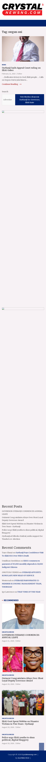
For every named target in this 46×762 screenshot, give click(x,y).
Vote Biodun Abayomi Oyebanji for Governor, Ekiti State (29, 100)
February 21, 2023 (8, 74)
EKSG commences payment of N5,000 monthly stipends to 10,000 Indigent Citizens (22, 564)
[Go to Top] (41, 750)
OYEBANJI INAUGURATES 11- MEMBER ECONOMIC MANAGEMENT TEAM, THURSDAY (22, 583)
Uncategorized (8, 632)
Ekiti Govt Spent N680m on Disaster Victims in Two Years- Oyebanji (20, 722)
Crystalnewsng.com (29, 754)
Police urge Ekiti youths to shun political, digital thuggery (18, 738)
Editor (20, 74)
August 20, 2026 (8, 684)
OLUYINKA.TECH (23, 758)
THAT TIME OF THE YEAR (28, 592)
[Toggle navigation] (5, 23)
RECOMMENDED (11, 600)
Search (5, 91)
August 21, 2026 (8, 641)
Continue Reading (10, 84)
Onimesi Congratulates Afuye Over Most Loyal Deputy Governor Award (22, 679)
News (4, 65)
